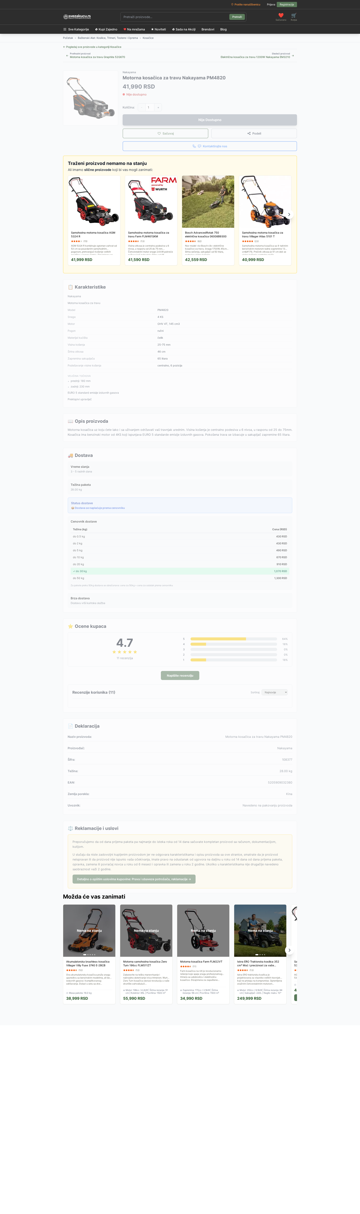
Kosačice (148, 37)
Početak (68, 37)
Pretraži (237, 16)
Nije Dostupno (209, 120)
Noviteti (160, 29)
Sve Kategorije (78, 29)
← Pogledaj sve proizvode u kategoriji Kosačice (92, 46)
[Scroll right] (289, 214)
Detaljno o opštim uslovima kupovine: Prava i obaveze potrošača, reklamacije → (134, 879)
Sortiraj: (255, 692)
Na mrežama (136, 29)
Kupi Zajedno (108, 29)
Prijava (271, 4)
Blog (223, 29)
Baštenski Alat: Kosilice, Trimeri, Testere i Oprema (108, 37)
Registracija (287, 4)
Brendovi (208, 29)
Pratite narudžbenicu (247, 4)
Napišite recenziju (180, 675)
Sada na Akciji (186, 29)
